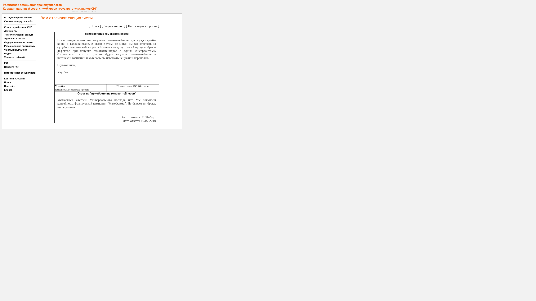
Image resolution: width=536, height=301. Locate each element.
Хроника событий (14, 57)
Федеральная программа (18, 42)
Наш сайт (9, 86)
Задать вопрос (113, 26)
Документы (10, 31)
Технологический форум (18, 34)
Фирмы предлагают (15, 49)
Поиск (7, 82)
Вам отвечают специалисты (20, 72)
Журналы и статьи (14, 38)
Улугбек (60, 86)
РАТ (6, 63)
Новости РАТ (11, 67)
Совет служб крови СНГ (18, 27)
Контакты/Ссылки (14, 78)
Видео (8, 53)
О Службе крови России (18, 17)
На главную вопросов (142, 26)
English (8, 90)
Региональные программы (19, 46)
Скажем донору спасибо (18, 21)
